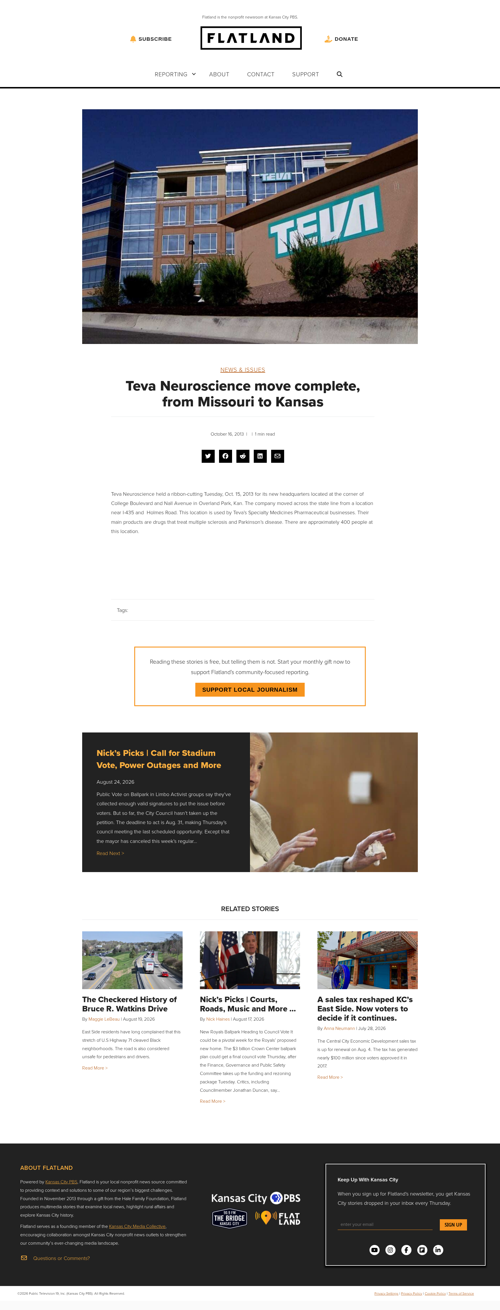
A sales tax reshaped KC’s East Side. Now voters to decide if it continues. (365, 1008)
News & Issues (242, 369)
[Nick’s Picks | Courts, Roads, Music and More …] (250, 960)
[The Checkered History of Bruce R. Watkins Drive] (132, 960)
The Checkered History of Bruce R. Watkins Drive (129, 1004)
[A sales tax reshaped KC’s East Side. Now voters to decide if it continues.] (367, 960)
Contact (261, 74)
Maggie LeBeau (104, 1019)
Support (305, 74)
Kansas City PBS (61, 1181)
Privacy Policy (411, 1293)
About (219, 74)
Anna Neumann (339, 1028)
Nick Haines (218, 1019)
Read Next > (110, 853)
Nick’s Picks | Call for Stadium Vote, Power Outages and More (159, 759)
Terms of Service (461, 1293)
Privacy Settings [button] (386, 1293)
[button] (194, 74)
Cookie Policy (435, 1293)
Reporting (171, 74)
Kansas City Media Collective (137, 1226)
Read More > (95, 1068)
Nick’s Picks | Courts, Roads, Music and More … (248, 1004)
